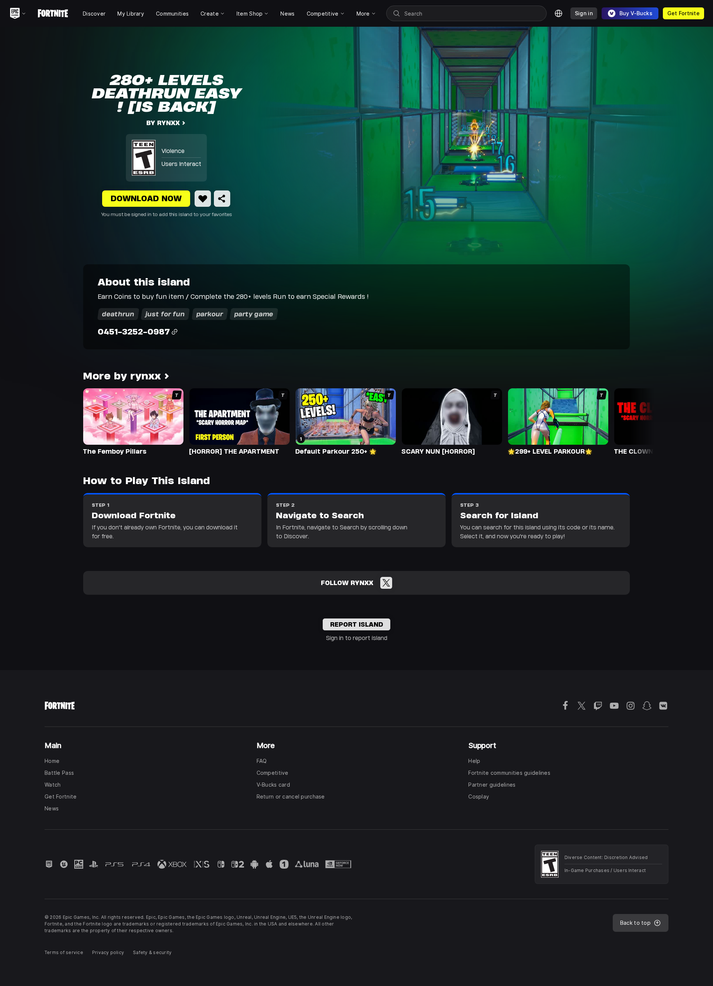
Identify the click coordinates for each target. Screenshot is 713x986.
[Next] (633, 421)
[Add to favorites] (203, 198)
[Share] (222, 198)
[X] (386, 583)
